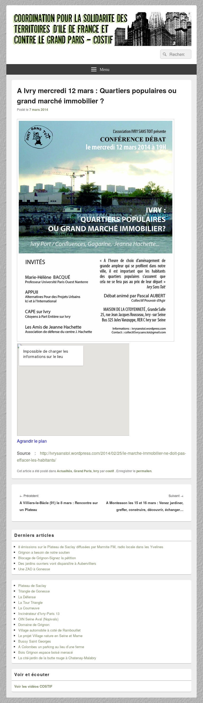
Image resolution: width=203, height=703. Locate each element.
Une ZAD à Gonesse (34, 568)
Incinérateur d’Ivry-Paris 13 (38, 613)
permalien (143, 470)
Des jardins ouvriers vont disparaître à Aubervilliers (57, 563)
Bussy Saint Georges (34, 641)
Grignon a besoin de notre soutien (44, 552)
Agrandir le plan (32, 441)
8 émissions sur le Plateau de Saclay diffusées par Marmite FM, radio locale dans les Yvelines (90, 546)
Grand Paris (83, 470)
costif (109, 470)
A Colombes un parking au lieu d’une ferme (51, 646)
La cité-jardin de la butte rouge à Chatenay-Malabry (57, 657)
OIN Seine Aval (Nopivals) (38, 618)
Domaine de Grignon (33, 624)
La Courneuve (28, 607)
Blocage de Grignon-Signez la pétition (47, 557)
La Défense (27, 596)
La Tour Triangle (30, 602)
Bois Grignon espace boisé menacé (45, 652)
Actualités (64, 470)
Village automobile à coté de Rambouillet (49, 630)
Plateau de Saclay (32, 585)
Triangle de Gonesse (34, 591)
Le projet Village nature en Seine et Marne (50, 635)
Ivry (96, 470)
